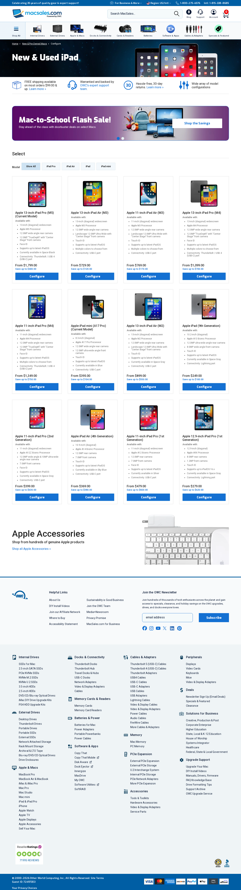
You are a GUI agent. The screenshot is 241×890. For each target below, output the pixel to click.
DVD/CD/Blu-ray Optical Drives (37, 695)
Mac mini (24, 797)
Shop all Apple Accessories (31, 549)
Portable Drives (28, 728)
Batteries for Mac (85, 724)
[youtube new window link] (158, 628)
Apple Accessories (30, 824)
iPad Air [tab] (70, 166)
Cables (79, 691)
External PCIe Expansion (144, 760)
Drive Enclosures (29, 759)
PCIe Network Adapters (144, 778)
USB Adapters (138, 695)
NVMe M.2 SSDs (28, 677)
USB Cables (137, 691)
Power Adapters (84, 729)
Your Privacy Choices (24, 888)
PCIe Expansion (141, 754)
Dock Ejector (82, 766)
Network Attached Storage (35, 741)
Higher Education (196, 729)
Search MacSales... (123, 13)
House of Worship (196, 738)
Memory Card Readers (88, 710)
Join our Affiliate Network (64, 611)
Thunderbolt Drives (30, 723)
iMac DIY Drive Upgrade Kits (35, 700)
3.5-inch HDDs (27, 686)
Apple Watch (26, 810)
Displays (191, 664)
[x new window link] (165, 628)
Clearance (192, 705)
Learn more (37, 89)
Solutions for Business (202, 713)
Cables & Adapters (143, 657)
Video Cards (193, 668)
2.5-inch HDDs (27, 691)
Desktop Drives (28, 719)
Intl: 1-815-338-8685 (216, 3)
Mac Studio (25, 792)
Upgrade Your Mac (197, 766)
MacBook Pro (27, 774)
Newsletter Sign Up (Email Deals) (205, 696)
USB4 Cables (138, 677)
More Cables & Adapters (144, 727)
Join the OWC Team (99, 605)
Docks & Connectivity (89, 657)
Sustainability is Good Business (105, 599)
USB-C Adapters (140, 686)
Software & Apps (86, 746)
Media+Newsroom (98, 611)
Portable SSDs (27, 732)
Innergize (80, 771)
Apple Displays (27, 819)
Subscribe (213, 618)
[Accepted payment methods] (186, 881)
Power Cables (83, 738)
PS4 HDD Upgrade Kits (32, 704)
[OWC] (37, 14)
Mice (189, 677)
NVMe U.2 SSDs (28, 682)
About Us (54, 599)
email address (155, 617)
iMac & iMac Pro (28, 783)
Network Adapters (85, 682)
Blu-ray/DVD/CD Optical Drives (37, 755)
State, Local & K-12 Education (203, 733)
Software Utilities (85, 784)
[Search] (177, 14)
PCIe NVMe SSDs (29, 673)
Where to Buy (57, 618)
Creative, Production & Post (202, 720)
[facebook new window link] (144, 628)
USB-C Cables (138, 682)
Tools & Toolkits (139, 798)
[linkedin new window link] (172, 628)
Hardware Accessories (143, 802)
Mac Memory (138, 741)
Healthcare (192, 747)
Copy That (81, 753)
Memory (136, 735)
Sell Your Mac (27, 828)
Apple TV (24, 815)
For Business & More (127, 3)
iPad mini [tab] (106, 166)
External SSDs (27, 737)
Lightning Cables (140, 700)
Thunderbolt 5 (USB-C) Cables (148, 664)
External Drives (29, 712)
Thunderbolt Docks (86, 664)
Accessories (139, 791)
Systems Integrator (197, 742)
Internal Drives (29, 657)
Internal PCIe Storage (143, 774)
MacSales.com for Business (103, 624)
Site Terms (97, 878)
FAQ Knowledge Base (199, 780)
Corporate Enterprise (198, 724)
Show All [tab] (31, 166)
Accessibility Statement (63, 624)
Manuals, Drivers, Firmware (202, 775)
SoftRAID (80, 789)
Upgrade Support (198, 760)
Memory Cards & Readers (93, 699)
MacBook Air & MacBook (33, 778)
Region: (159, 3)
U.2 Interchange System (144, 769)
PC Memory (137, 746)
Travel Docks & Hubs (87, 673)
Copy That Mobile (85, 757)
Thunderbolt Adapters (143, 673)
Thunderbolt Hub (85, 668)
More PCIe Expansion (143, 783)
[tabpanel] (120, 340)
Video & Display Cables (143, 704)
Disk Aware (81, 762)
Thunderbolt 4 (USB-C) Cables (148, 668)
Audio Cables (138, 718)
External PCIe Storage (143, 765)
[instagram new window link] (151, 628)
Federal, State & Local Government (207, 751)
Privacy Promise (96, 618)
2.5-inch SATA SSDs (31, 668)
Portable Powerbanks (88, 733)
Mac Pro (24, 788)
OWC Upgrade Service (199, 793)
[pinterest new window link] (179, 628)
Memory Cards (83, 705)
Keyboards (192, 673)
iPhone (23, 806)
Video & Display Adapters (90, 686)
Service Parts (138, 811)
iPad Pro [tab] (51, 166)
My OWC (80, 780)
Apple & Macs (28, 767)
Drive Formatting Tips (199, 784)
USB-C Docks (82, 677)
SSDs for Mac (27, 664)
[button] (118, 138)
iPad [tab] (88, 166)
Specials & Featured (198, 701)
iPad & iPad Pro (28, 801)
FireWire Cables (139, 722)
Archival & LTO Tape (31, 750)
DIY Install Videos (59, 605)
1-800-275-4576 (190, 3)
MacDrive (80, 775)
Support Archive (195, 789)
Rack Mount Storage (31, 746)
